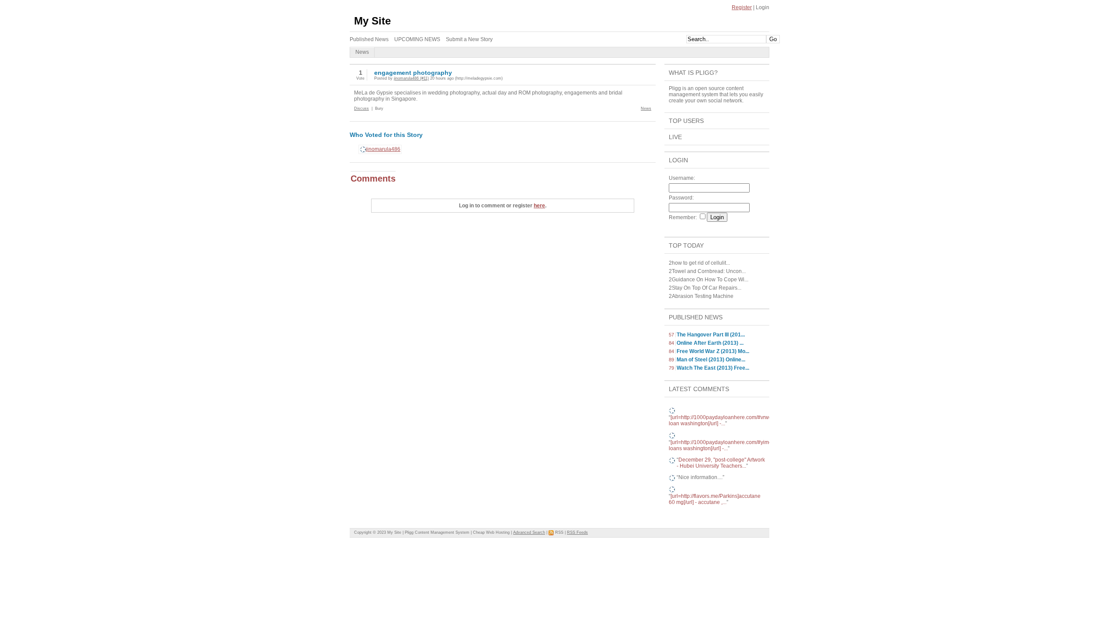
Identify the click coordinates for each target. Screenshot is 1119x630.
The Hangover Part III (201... (711, 335)
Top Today (686, 245)
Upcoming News (417, 39)
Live (675, 136)
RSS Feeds (577, 532)
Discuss (361, 108)
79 (671, 368)
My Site (372, 21)
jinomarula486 (383, 149)
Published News (696, 317)
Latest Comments (699, 388)
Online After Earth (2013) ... (710, 343)
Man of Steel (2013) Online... (711, 360)
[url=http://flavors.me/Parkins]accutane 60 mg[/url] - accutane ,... (715, 499)
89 (671, 359)
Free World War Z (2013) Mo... (713, 351)
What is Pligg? (693, 72)
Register (742, 7)
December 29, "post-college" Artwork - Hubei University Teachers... (721, 463)
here (539, 206)
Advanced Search (529, 532)
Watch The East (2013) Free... (713, 368)
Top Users (686, 120)
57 (671, 334)
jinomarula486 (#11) (411, 78)
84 (671, 343)
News (646, 108)
